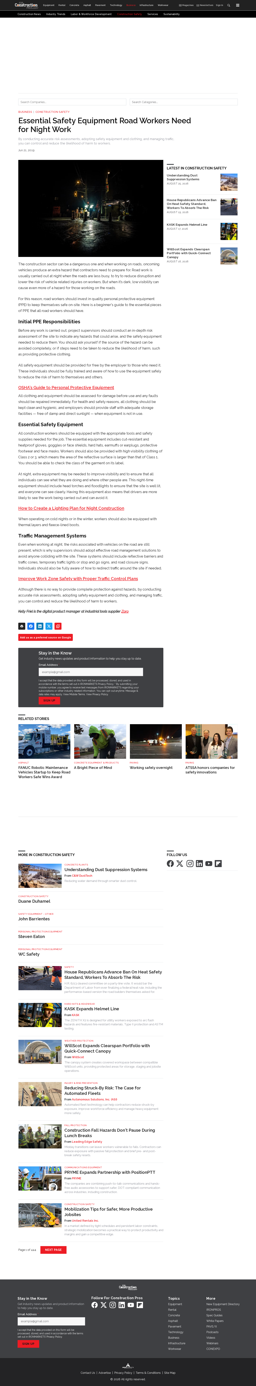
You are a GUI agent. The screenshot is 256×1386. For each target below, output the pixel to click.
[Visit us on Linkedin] (199, 863)
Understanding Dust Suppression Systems (183, 177)
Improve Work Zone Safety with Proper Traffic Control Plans (78, 578)
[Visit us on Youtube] (208, 863)
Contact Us (88, 1372)
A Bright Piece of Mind (93, 768)
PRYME (76, 1178)
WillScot (78, 1057)
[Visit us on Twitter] (180, 863)
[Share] (30, 626)
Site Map (170, 1372)
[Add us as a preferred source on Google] (58, 626)
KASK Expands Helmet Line (187, 224)
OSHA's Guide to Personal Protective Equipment (66, 387)
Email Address (49, 665)
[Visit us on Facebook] (170, 863)
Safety (69, 967)
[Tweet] (48, 626)
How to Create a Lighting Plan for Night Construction (71, 508)
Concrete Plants (76, 864)
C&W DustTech (82, 875)
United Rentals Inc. (85, 1220)
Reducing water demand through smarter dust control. (100, 881)
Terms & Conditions (148, 1372)
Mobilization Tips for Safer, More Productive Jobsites (108, 1212)
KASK (75, 1015)
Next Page (53, 1250)
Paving (134, 762)
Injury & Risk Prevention (81, 1083)
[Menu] (237, 5)
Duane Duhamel (34, 901)
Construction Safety (53, 112)
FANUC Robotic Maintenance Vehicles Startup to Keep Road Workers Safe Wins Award (44, 772)
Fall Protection (75, 1125)
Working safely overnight (151, 768)
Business (25, 112)
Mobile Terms (77, 694)
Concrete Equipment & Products (96, 762)
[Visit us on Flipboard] (218, 863)
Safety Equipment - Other (35, 914)
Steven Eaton (31, 936)
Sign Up (49, 700)
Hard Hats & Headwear (79, 1004)
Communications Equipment (83, 1167)
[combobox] (72, 102)
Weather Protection (78, 1040)
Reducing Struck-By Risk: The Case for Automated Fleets (102, 1090)
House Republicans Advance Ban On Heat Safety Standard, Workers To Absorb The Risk (191, 204)
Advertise (105, 1372)
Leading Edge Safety (87, 1141)
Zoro (125, 611)
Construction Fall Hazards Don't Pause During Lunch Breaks (109, 1133)
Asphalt (23, 762)
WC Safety (29, 954)
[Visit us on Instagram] (190, 863)
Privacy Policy (100, 694)
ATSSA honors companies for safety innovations (210, 770)
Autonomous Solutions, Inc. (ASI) (94, 1099)
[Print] (21, 626)
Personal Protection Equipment (40, 931)
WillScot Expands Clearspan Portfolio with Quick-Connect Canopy (189, 253)
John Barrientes (34, 918)
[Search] (228, 5)
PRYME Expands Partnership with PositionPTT (109, 1172)
